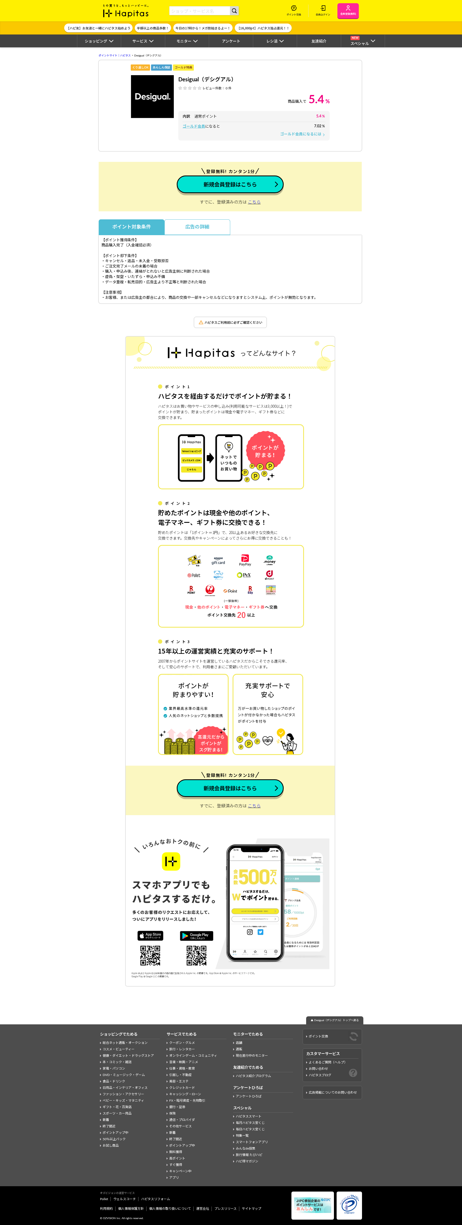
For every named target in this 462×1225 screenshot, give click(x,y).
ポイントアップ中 (115, 1132)
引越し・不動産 (180, 1075)
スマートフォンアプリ (252, 1142)
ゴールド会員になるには (302, 134)
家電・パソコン (114, 1068)
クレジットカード (182, 1087)
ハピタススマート (248, 1116)
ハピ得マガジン (247, 1161)
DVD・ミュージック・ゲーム (124, 1075)
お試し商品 (111, 1145)
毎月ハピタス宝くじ (250, 1122)
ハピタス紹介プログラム (253, 1076)
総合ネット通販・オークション (125, 1042)
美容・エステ (178, 1081)
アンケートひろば (248, 1096)
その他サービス (180, 1126)
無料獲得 (175, 1152)
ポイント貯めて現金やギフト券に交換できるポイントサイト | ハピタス (126, 10)
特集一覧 (242, 1135)
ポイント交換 (318, 1036)
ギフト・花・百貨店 (117, 1107)
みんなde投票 (245, 1148)
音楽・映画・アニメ (183, 1062)
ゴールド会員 (194, 126)
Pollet (104, 1199)
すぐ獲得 (175, 1164)
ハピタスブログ (320, 1075)
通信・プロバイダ (182, 1119)
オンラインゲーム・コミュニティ (193, 1055)
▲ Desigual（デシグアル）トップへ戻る (335, 1020)
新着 (106, 1119)
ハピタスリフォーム (155, 1199)
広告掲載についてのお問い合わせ (333, 1092)
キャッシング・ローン (185, 1094)
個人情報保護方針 (131, 1208)
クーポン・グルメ (182, 1042)
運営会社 (202, 1208)
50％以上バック (114, 1139)
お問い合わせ (318, 1068)
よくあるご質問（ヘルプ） (328, 1062)
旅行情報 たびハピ (249, 1155)
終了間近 (109, 1126)
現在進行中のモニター (252, 1055)
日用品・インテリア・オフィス (125, 1087)
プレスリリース (225, 1208)
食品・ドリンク (114, 1081)
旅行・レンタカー (182, 1049)
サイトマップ (251, 1208)
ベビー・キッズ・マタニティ (123, 1100)
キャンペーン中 (180, 1171)
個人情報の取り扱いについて (170, 1208)
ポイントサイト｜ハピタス (115, 55)
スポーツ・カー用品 (117, 1113)
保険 (172, 1113)
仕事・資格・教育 (182, 1068)
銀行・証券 (177, 1107)
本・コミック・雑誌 (117, 1062)
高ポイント (177, 1158)
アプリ (174, 1177)
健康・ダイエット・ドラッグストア (128, 1055)
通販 (239, 1049)
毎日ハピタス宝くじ (250, 1129)
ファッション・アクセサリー (123, 1094)
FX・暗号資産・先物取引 (187, 1100)
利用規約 (106, 1208)
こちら (254, 202)
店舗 (239, 1042)
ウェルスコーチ (124, 1199)
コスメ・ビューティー (118, 1049)
